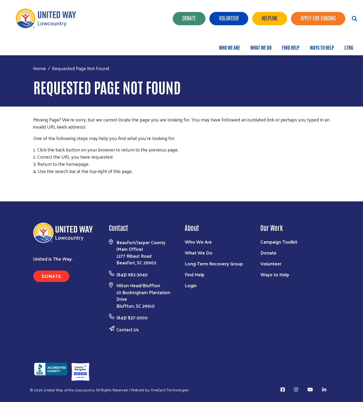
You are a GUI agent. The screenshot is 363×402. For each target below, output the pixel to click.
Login (191, 285)
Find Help (290, 47)
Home (39, 68)
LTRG (348, 47)
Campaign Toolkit (278, 242)
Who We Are (229, 47)
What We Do (261, 47)
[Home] (48, 18)
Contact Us (127, 329)
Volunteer (229, 17)
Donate (189, 17)
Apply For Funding (318, 17)
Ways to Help (322, 47)
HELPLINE (269, 17)
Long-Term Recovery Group (214, 263)
